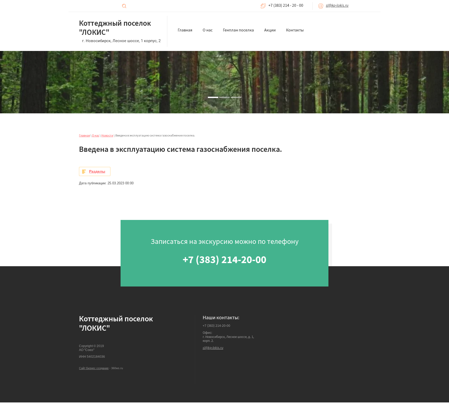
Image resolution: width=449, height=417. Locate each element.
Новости (107, 135)
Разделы (97, 171)
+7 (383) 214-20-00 (216, 326)
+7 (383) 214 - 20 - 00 (285, 6)
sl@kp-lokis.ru (337, 6)
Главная (84, 135)
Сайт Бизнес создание (94, 368)
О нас (95, 135)
